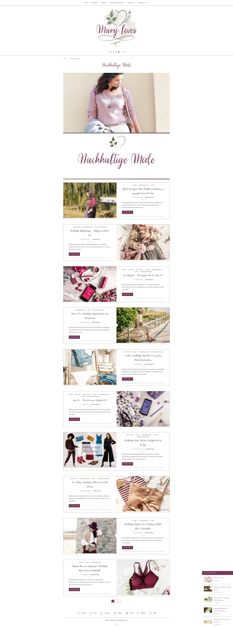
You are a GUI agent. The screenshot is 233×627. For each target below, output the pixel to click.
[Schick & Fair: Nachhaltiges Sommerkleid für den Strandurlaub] (143, 325)
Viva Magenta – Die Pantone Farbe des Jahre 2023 (143, 275)
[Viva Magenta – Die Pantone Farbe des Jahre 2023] (89, 284)
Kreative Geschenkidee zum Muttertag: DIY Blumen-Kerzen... (222, 599)
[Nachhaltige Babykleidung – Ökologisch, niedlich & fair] (143, 242)
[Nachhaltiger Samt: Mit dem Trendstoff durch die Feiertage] (89, 450)
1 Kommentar (96, 239)
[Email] (119, 52)
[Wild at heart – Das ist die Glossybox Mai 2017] (208, 579)
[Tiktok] (124, 52)
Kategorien (93, 2)
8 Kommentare (94, 574)
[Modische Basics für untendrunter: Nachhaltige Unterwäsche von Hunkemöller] (143, 577)
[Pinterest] (116, 52)
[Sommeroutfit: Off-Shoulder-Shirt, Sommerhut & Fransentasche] (208, 610)
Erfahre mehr (126, 212)
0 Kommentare (149, 197)
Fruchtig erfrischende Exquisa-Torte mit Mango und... (222, 620)
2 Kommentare (149, 364)
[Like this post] (143, 216)
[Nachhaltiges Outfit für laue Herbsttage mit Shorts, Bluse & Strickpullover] (89, 535)
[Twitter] (110, 52)
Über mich (104, 2)
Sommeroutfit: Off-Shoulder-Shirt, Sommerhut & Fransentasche (221, 610)
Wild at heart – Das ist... (219, 578)
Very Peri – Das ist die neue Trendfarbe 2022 (90, 400)
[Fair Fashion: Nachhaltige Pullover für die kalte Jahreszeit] (143, 493)
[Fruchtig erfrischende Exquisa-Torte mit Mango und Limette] (208, 621)
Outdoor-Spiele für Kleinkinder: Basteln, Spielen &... (222, 588)
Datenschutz (141, 2)
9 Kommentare (95, 404)
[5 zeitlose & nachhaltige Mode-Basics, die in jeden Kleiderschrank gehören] (89, 367)
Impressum (131, 2)
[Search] (148, 2)
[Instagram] (113, 52)
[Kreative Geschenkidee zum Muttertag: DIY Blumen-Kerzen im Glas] (208, 599)
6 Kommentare (149, 449)
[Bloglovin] (121, 52)
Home (85, 2)
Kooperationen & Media (117, 2)
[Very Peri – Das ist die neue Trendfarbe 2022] (143, 409)
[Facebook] (108, 52)
